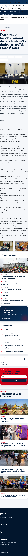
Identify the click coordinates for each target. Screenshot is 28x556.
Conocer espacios (6, 318)
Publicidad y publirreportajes (8, 542)
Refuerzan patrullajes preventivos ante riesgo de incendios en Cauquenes (13, 420)
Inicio (1, 27)
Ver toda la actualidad (14, 303)
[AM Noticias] (14, 8)
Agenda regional (4, 544)
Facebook (18, 56)
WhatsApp (11, 56)
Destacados (7, 27)
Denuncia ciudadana (5, 546)
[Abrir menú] (1, 7)
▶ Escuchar (3, 56)
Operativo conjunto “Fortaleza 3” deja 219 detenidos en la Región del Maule (13, 471)
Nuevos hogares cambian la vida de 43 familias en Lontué (13, 496)
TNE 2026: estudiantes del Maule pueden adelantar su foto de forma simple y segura (13, 445)
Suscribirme (14, 380)
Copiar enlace (4, 60)
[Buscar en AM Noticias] (26, 7)
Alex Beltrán (5, 52)
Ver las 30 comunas (5, 364)
